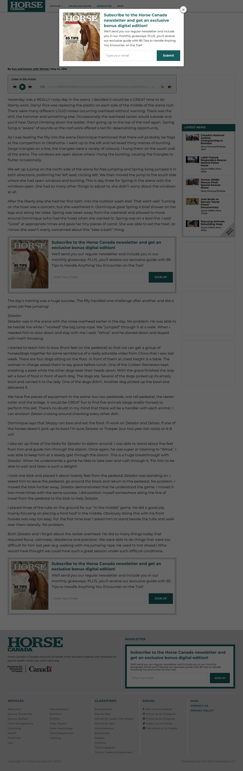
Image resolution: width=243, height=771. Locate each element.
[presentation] (183, 9)
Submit (168, 55)
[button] (183, 9)
